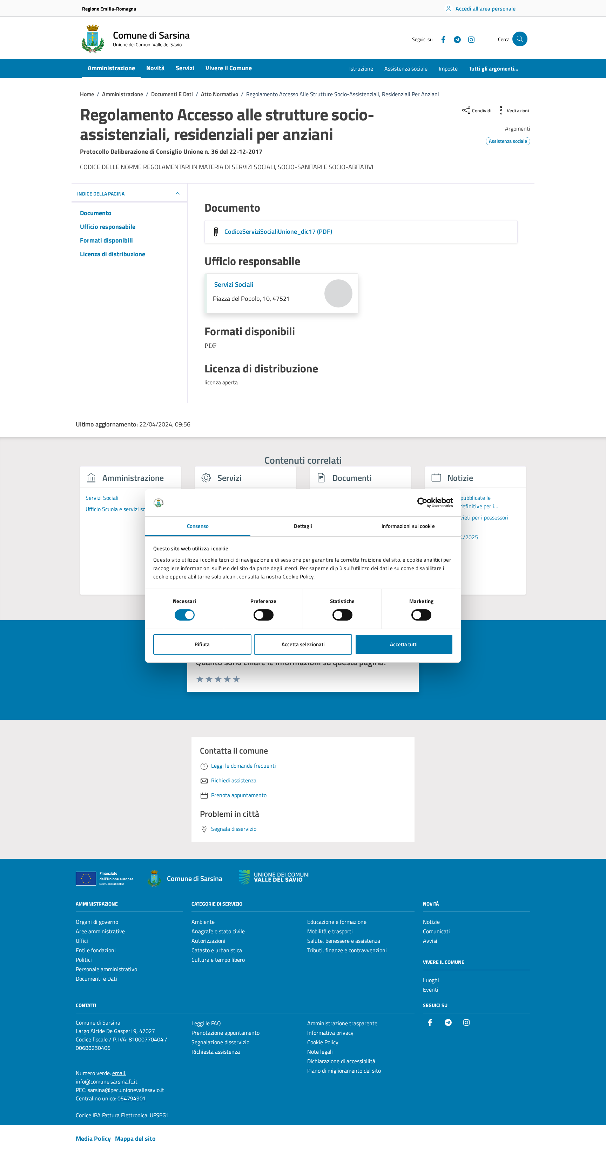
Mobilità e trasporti (330, 931)
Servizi (185, 68)
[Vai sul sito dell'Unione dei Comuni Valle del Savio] (274, 877)
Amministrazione (111, 68)
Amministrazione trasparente (342, 1023)
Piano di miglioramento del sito (344, 1070)
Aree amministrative (100, 931)
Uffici (82, 940)
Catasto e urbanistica (216, 950)
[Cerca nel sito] (519, 39)
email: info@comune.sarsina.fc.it (106, 1077)
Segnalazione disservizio (220, 1042)
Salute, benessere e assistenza (343, 940)
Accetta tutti (404, 644)
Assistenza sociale (405, 68)
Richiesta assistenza (215, 1051)
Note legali (320, 1051)
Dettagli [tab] (303, 526)
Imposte (448, 68)
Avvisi (430, 940)
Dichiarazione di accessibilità (341, 1061)
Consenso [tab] (198, 526)
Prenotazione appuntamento (225, 1032)
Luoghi (431, 980)
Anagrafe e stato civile (218, 931)
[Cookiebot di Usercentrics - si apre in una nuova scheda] (422, 502)
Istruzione (361, 68)
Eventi (430, 989)
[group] (130, 534)
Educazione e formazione (336, 922)
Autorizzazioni (208, 940)
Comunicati (436, 931)
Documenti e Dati (96, 978)
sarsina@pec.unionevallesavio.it (126, 1090)
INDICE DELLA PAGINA (100, 193)
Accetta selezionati (303, 644)
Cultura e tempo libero (218, 959)
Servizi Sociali (234, 284)
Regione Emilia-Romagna (109, 8)
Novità (155, 68)
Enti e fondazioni (96, 950)
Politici (84, 959)
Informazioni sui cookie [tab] (408, 526)
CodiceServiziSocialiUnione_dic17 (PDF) (278, 231)
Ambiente (203, 922)
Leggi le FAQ (206, 1023)
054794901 (131, 1098)
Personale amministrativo (106, 969)
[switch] (264, 615)
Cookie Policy (322, 1042)
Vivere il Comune (229, 68)
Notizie (431, 922)
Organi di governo (97, 922)
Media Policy (93, 1138)
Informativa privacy (330, 1032)
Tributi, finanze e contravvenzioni (347, 950)
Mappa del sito (135, 1138)
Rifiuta (202, 644)
